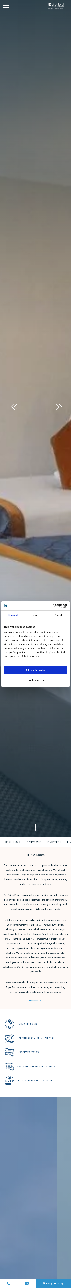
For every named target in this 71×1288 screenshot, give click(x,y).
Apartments (34, 842)
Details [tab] (36, 615)
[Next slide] (57, 405)
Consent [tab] (13, 615)
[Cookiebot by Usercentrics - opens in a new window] (52, 606)
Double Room (13, 842)
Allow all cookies (35, 670)
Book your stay (53, 1283)
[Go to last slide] (13, 405)
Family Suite (54, 842)
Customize (33, 680)
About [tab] (58, 615)
